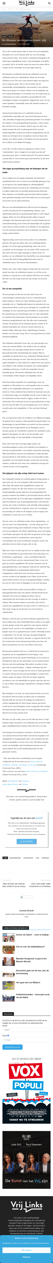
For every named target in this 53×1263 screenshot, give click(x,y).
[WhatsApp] (21, 868)
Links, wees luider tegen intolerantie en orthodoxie (40, 885)
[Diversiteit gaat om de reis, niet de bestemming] (8, 973)
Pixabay (25, 784)
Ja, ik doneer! (26, 841)
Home (3, 9)
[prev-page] (4, 1006)
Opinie (4, 36)
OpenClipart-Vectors (10, 784)
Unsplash (25, 781)
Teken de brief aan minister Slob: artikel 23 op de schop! (13, 885)
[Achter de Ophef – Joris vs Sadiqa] (8, 937)
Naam (4, 1025)
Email (4, 1035)
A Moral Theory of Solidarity (36, 771)
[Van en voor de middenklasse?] (8, 949)
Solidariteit (45, 858)
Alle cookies (26, 1250)
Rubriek (10, 9)
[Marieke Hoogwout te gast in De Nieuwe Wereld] (8, 961)
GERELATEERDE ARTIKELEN (15, 928)
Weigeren (26, 1257)
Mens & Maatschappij (22, 9)
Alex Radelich (13, 781)
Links (37, 858)
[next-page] (7, 1006)
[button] (4, 3)
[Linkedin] (16, 868)
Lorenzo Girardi (10, 44)
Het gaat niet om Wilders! (28, 982)
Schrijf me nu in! (12, 1047)
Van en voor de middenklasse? (30, 946)
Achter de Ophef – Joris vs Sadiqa (32, 934)
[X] (10, 868)
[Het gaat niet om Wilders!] (8, 985)
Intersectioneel (28, 858)
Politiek (11, 36)
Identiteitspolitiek (15, 858)
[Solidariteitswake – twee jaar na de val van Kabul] (8, 997)
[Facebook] (4, 868)
